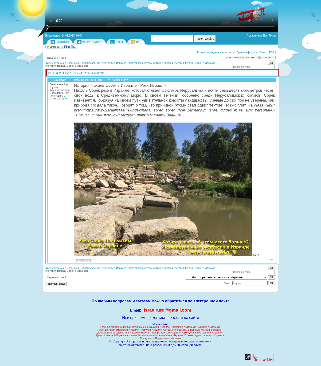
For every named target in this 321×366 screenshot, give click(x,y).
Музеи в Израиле (211, 329)
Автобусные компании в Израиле (202, 332)
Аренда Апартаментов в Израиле (119, 329)
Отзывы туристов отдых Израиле (204, 335)
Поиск (263, 52)
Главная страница (111, 326)
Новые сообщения (208, 52)
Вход (119, 42)
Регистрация (92, 42)
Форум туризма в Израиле (61, 63)
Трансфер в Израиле (183, 326)
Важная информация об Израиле (160, 332)
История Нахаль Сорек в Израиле (194, 63)
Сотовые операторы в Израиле (181, 329)
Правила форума (246, 52)
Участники (228, 52)
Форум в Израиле (151, 329)
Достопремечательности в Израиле (150, 63)
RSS (138, 42)
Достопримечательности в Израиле (118, 332)
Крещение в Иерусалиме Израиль (160, 338)
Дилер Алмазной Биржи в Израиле (116, 335)
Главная (62, 42)
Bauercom (60, 79)
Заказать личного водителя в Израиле (160, 335)
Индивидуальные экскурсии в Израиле (103, 63)
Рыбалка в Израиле (208, 326)
